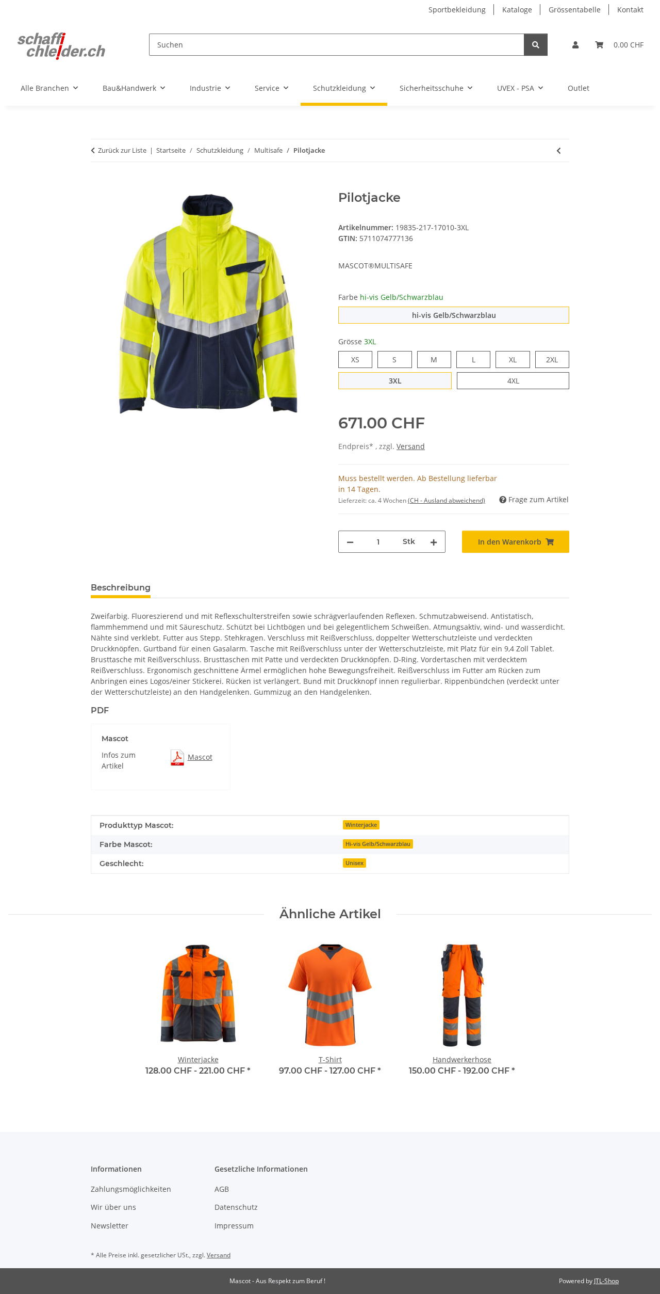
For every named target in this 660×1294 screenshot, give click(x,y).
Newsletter (109, 1226)
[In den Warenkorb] (99, 184)
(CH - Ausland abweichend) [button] (446, 500)
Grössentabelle (575, 9)
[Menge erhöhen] (433, 541)
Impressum (234, 1226)
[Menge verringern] (350, 541)
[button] (575, 44)
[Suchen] (536, 45)
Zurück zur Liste (122, 150)
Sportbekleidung (457, 9)
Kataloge (517, 9)
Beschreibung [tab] (121, 588)
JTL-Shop (606, 1280)
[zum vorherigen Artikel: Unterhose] (558, 150)
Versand (411, 446)
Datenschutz (236, 1207)
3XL (401, 380)
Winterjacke (361, 824)
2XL (557, 359)
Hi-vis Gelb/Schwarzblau (377, 844)
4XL (519, 380)
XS (359, 359)
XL (516, 359)
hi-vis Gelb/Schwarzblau (490, 315)
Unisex (354, 863)
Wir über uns (113, 1207)
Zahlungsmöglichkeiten (131, 1189)
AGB (221, 1189)
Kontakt (630, 9)
